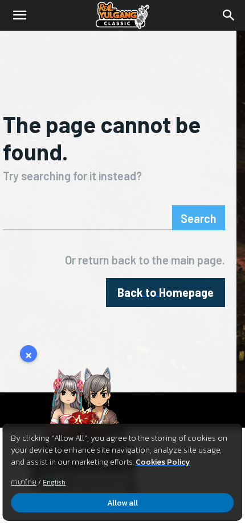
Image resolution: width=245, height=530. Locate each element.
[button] (19, 15)
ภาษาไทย (23, 482)
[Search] (229, 15)
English (54, 482)
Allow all (122, 503)
